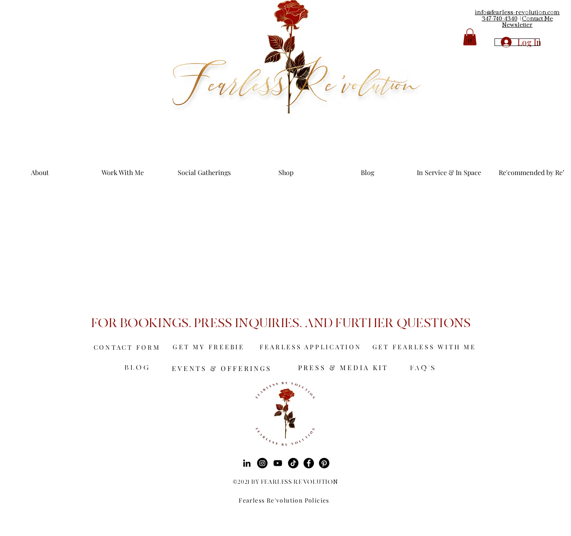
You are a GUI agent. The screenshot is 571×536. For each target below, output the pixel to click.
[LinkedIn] (247, 463)
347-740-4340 (499, 18)
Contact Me (537, 18)
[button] (470, 37)
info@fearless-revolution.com (517, 12)
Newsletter (517, 25)
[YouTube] (278, 463)
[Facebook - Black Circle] (308, 463)
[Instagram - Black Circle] (262, 463)
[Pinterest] (324, 463)
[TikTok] (293, 463)
